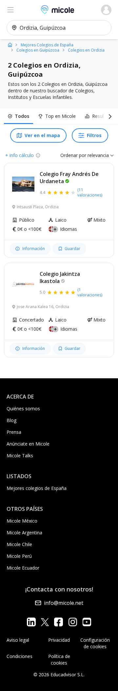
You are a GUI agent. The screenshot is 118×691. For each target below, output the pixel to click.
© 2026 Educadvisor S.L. (59, 674)
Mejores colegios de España (37, 488)
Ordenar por (73, 155)
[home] (10, 44)
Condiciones (19, 656)
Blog (11, 420)
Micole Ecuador (23, 568)
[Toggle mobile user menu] (106, 10)
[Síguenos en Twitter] (45, 622)
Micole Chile (19, 544)
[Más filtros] (109, 116)
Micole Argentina (24, 532)
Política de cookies (59, 659)
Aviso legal (18, 640)
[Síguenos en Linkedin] (31, 622)
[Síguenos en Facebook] (58, 622)
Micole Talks (20, 455)
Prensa (14, 432)
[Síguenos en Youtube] (86, 622)
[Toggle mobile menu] (10, 10)
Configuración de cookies (95, 643)
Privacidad (59, 640)
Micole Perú (19, 556)
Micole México (22, 521)
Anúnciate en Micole (28, 444)
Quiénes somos (23, 408)
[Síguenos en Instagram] (72, 622)
